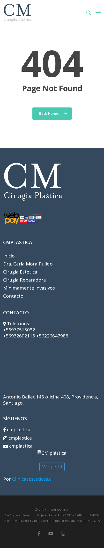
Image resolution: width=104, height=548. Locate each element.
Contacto (13, 296)
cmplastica (18, 430)
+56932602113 (19, 336)
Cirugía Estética (20, 272)
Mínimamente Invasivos (29, 288)
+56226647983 (52, 336)
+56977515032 (19, 330)
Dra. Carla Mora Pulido (28, 264)
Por (27, 479)
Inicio (9, 256)
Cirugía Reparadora (24, 280)
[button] (98, 12)
